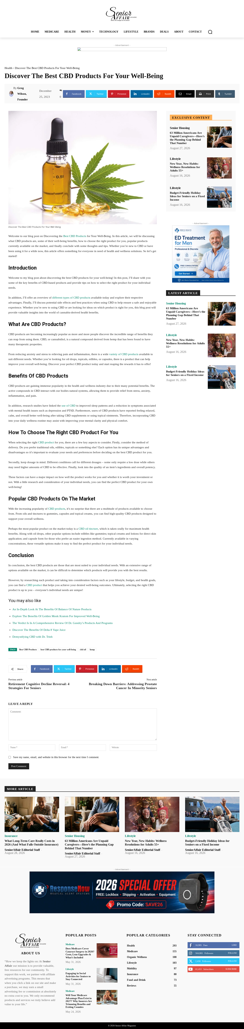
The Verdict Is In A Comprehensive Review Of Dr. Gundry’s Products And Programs (62, 623)
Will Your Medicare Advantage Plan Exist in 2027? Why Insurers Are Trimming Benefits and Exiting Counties (79, 1001)
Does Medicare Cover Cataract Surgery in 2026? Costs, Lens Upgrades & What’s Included (80, 953)
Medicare (70, 944)
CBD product (45, 442)
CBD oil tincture (88, 528)
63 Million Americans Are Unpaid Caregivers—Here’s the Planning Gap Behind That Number (187, 138)
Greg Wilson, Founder (22, 93)
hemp (92, 649)
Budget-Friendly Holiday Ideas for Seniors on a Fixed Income (187, 196)
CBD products (56, 508)
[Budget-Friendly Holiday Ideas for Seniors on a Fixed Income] (219, 197)
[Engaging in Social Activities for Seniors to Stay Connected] (107, 975)
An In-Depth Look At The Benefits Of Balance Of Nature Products (52, 609)
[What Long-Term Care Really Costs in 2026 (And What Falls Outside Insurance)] (32, 814)
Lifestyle (175, 158)
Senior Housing (180, 128)
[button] (210, 32)
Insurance (11, 836)
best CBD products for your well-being (58, 649)
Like (234, 945)
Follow (232, 953)
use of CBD (69, 405)
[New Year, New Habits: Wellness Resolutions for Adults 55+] (219, 168)
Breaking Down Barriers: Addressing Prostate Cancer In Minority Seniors (123, 686)
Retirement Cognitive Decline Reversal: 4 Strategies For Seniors (38, 686)
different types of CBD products (71, 297)
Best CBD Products (74, 236)
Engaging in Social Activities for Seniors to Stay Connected (78, 976)
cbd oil (83, 649)
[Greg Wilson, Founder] (11, 94)
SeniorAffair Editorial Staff (22, 849)
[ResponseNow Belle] (122, 892)
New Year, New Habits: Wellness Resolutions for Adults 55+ (185, 167)
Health (8, 68)
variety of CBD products (123, 354)
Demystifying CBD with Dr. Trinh (32, 636)
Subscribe (231, 969)
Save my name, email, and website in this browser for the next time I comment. (56, 757)
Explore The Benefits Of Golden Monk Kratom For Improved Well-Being (56, 616)
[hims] (200, 254)
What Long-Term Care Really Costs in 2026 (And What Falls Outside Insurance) (31, 842)
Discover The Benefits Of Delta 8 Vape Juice (39, 629)
